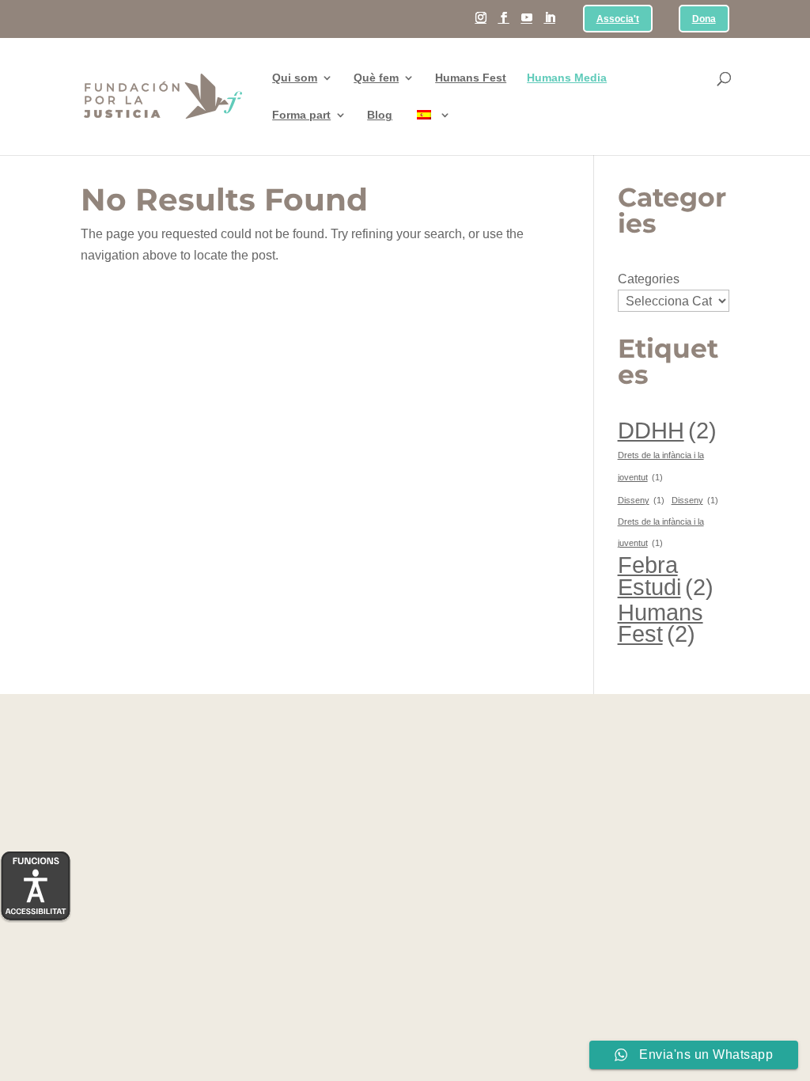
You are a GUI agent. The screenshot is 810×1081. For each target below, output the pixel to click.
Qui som (294, 78)
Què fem (376, 78)
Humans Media (567, 78)
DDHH (667, 430)
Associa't (617, 19)
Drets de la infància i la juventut (661, 532)
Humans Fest (470, 78)
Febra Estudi (665, 575)
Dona (704, 19)
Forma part (301, 115)
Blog (379, 115)
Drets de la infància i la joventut (661, 465)
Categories (648, 279)
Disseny (641, 500)
